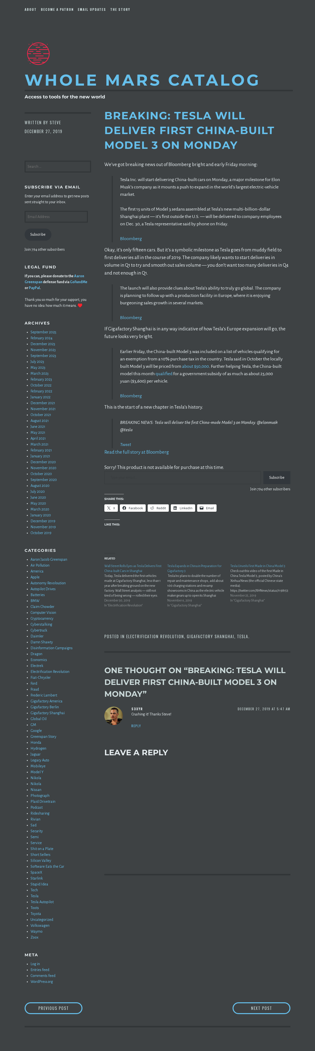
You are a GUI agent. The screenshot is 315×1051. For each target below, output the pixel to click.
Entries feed (40, 970)
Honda (36, 742)
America (37, 571)
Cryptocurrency (42, 618)
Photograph (40, 796)
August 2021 (40, 421)
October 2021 (41, 415)
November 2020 (43, 468)
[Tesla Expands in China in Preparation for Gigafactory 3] (198, 586)
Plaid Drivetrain (43, 802)
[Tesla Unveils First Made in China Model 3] (261, 583)
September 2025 (43, 332)
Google (36, 731)
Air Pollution (40, 565)
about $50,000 (195, 366)
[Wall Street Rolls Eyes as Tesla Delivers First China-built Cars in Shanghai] (135, 586)
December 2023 (43, 344)
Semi (35, 837)
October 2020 (41, 474)
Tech (34, 890)
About (31, 9)
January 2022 (40, 397)
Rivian (35, 819)
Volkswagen (40, 925)
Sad (33, 825)
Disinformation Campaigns (52, 648)
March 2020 (40, 509)
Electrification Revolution (155, 636)
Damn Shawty (42, 642)
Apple (35, 577)
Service (36, 843)
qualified (164, 373)
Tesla (242, 636)
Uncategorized (42, 920)
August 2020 (40, 486)
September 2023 (43, 356)
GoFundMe (78, 282)
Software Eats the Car (47, 866)
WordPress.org (42, 982)
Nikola (36, 778)
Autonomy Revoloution (48, 583)
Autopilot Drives (43, 589)
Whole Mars (143, 80)
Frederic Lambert (44, 695)
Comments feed (43, 976)
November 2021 (43, 409)
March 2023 (39, 373)
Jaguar (36, 754)
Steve (55, 122)
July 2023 (37, 362)
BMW (35, 601)
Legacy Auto (40, 760)
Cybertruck (39, 630)
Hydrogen (38, 748)
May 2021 (38, 432)
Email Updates (92, 9)
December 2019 (43, 521)
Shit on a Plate (42, 849)
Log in (35, 964)
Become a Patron (57, 9)
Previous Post (60, 1008)
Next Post (270, 1008)
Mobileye (38, 766)
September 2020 (44, 480)
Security (37, 831)
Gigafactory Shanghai (210, 636)
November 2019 (43, 527)
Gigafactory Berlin (45, 707)
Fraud (35, 689)
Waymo (37, 931)
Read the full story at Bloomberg (136, 452)
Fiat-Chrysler (41, 678)
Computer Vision (43, 613)
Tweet (125, 444)
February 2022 (41, 391)
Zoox (34, 937)
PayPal (34, 288)
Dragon (36, 654)
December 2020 (43, 462)
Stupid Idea (39, 884)
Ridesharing (40, 813)
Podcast (37, 807)
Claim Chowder (42, 607)
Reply (136, 725)
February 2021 (41, 450)
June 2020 (38, 497)
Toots (35, 908)
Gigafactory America (47, 701)
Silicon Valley (41, 861)
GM (33, 725)
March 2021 (39, 444)
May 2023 (38, 368)
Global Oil (39, 719)
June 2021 (38, 427)
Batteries (38, 595)
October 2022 (41, 385)
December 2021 (43, 403)
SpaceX (36, 872)
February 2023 (41, 379)
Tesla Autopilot (42, 902)
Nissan (36, 790)
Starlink (37, 878)
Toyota (36, 914)
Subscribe (276, 477)
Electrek (37, 666)
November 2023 (43, 350)
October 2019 (41, 533)
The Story (120, 9)
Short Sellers (40, 855)
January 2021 (40, 456)
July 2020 (38, 492)
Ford (34, 683)
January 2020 (41, 515)
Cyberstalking (41, 624)
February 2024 (41, 338)
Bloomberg (131, 238)
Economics (39, 660)
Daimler (37, 636)
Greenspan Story (43, 737)
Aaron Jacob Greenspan (49, 559)
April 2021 (38, 438)
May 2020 (38, 503)
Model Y (37, 772)
